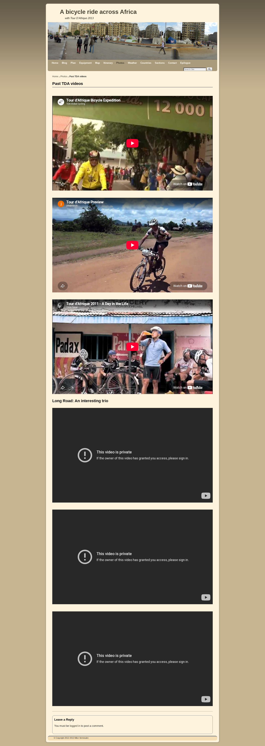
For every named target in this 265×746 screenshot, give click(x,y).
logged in (75, 725)
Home (55, 63)
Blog (64, 63)
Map (97, 63)
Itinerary (108, 63)
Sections (160, 63)
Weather (132, 63)
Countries (145, 63)
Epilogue (185, 63)
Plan (73, 63)
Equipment (85, 63)
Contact (172, 63)
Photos (120, 63)
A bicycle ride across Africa (98, 11)
